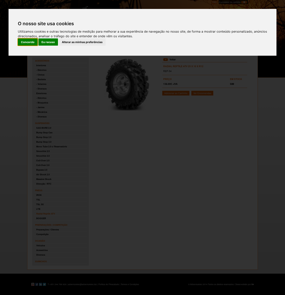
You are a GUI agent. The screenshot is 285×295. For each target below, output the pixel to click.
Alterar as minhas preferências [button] (82, 42)
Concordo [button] (28, 42)
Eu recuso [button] (48, 42)
